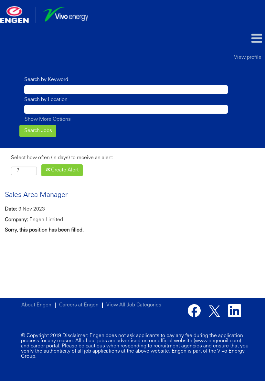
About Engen (36, 305)
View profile (247, 57)
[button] (221, 39)
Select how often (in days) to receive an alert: (62, 157)
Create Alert (64, 170)
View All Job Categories (133, 305)
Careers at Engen (79, 305)
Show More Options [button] (48, 119)
